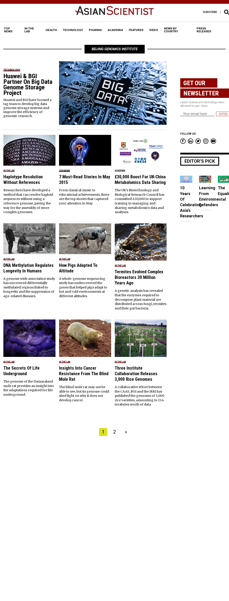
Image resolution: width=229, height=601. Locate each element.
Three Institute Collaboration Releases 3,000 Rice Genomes (136, 373)
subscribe (210, 12)
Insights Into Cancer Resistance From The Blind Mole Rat (83, 373)
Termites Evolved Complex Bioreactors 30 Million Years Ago (139, 277)
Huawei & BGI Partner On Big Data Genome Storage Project (27, 84)
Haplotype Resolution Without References (23, 179)
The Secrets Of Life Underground (21, 370)
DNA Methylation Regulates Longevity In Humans (28, 268)
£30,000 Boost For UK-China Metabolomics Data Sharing (140, 179)
